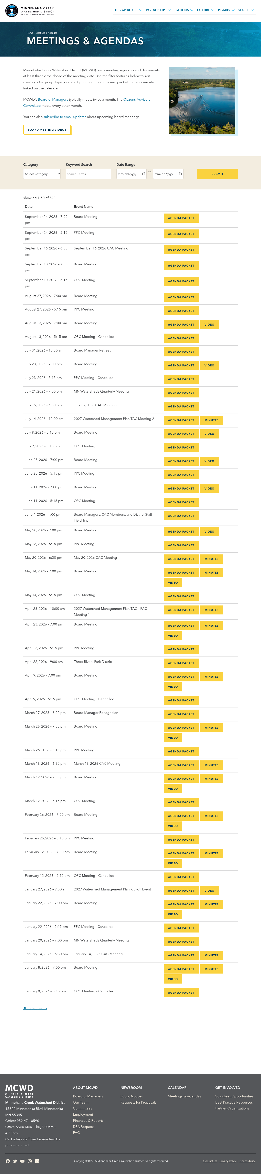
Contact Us (210, 1161)
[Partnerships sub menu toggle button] (169, 10)
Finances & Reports (88, 1120)
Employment (83, 1114)
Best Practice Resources (234, 1102)
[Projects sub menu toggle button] (191, 10)
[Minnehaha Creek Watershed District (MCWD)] (29, 11)
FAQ (76, 1132)
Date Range (125, 164)
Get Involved (227, 1087)
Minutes (212, 420)
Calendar (177, 1087)
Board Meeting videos (47, 129)
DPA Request (83, 1126)
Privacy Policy (228, 1161)
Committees (82, 1108)
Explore (203, 10)
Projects (182, 10)
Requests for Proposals (138, 1102)
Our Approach (126, 10)
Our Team (80, 1102)
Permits (224, 10)
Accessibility (247, 1161)
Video (210, 324)
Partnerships (156, 10)
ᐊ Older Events (35, 1008)
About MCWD (85, 1087)
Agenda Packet (181, 218)
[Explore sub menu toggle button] (212, 10)
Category (30, 164)
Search (243, 10)
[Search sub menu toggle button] (252, 10)
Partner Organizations (232, 1108)
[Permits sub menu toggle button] (233, 10)
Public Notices (132, 1096)
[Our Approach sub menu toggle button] (140, 10)
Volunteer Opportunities (234, 1096)
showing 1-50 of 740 (39, 198)
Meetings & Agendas (184, 1096)
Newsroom (131, 1087)
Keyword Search (79, 164)
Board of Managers (53, 99)
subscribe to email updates (64, 117)
